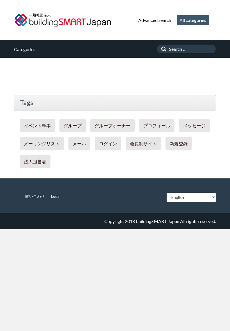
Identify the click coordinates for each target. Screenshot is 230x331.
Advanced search (154, 20)
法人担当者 (35, 161)
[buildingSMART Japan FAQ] (63, 20)
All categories (193, 20)
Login (56, 196)
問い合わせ (35, 196)
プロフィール (156, 125)
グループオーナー (112, 125)
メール (79, 143)
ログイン (108, 143)
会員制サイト (143, 143)
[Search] (162, 49)
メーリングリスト (42, 143)
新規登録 (179, 143)
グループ (73, 125)
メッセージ (194, 125)
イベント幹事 (37, 125)
